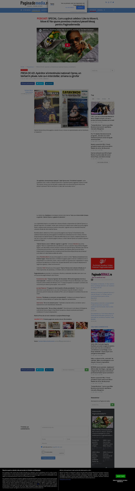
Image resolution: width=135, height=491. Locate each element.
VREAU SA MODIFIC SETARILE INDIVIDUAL (120, 481)
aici (38, 483)
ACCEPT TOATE (120, 476)
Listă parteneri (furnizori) (65, 479)
